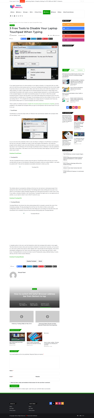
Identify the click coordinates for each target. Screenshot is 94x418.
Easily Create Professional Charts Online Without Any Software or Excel (76, 99)
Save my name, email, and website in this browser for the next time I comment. (30, 382)
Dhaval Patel (14, 35)
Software (47, 12)
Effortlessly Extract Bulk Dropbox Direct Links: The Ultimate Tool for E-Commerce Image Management (73, 75)
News (60, 12)
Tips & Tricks (38, 12)
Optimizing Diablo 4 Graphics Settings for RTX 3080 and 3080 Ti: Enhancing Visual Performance (49, 1)
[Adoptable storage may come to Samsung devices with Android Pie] (67, 135)
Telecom (54, 12)
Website (38, 376)
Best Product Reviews (69, 12)
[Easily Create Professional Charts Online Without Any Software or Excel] (65, 99)
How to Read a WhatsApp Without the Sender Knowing (34, 343)
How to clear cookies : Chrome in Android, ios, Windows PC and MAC (51, 343)
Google (25, 12)
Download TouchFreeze (15, 153)
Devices (19, 12)
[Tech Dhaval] (16, 6)
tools (40, 261)
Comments (80, 70)
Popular (72, 70)
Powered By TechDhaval (32, 415)
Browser (34, 290)
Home (13, 12)
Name (11, 370)
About (11, 406)
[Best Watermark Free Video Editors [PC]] (17, 337)
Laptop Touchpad (31, 261)
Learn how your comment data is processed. (39, 388)
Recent (65, 70)
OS (31, 12)
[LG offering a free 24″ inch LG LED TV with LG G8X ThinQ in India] (79, 134)
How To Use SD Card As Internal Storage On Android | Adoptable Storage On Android (79, 125)
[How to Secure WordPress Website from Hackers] (65, 89)
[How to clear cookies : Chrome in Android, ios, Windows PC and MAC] (51, 337)
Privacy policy (12, 410)
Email (11, 376)
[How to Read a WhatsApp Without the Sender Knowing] (34, 337)
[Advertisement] (73, 57)
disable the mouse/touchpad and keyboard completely (41, 103)
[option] (34, 295)
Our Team (12, 408)
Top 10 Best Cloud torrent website (34, 295)
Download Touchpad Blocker (17, 257)
